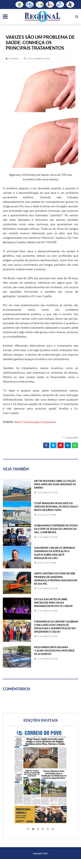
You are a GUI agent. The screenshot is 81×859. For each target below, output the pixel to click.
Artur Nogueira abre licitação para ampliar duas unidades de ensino (55, 484)
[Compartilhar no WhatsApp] (75, 445)
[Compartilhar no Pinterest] (60, 445)
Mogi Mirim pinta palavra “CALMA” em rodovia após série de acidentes (54, 650)
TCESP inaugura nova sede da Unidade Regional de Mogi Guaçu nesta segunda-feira (56, 506)
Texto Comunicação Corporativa (35, 422)
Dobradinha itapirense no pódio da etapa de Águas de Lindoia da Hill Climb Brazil (56, 529)
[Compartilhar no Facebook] (46, 445)
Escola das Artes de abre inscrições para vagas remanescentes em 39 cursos (53, 602)
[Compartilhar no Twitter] (53, 445)
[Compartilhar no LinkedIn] (68, 445)
